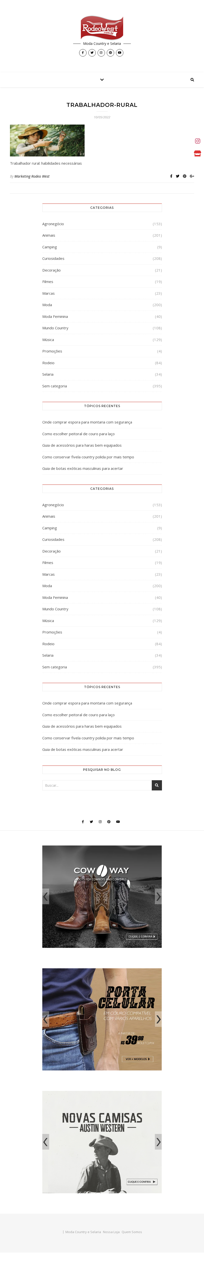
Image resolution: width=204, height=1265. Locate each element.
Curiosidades (53, 258)
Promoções (52, 351)
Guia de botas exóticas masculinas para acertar (82, 468)
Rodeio (48, 362)
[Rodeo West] (102, 27)
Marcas (48, 293)
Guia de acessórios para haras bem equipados (82, 445)
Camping (49, 246)
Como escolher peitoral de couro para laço (78, 433)
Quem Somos (132, 1232)
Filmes (47, 281)
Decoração (51, 270)
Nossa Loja (111, 1232)
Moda (47, 304)
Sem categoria (54, 385)
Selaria (47, 374)
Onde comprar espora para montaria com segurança (87, 422)
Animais (48, 235)
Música (48, 339)
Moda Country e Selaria (83, 1232)
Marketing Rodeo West (32, 176)
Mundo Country (55, 327)
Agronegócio (53, 223)
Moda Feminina (55, 316)
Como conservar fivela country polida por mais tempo (88, 456)
